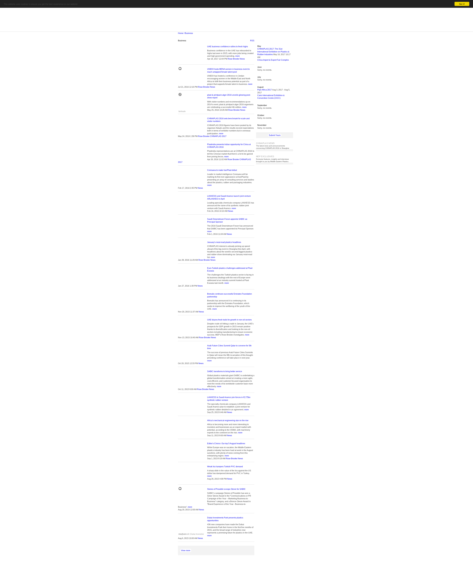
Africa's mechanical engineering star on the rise (227, 420)
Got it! (462, 3)
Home (180, 33)
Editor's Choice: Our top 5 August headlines (226, 443)
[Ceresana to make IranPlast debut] (191, 185)
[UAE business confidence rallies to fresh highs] (191, 62)
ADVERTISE (244, 29)
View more (185, 550)
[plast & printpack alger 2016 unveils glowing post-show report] (191, 110)
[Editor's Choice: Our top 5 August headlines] (191, 459)
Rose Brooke (233, 59)
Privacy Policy (252, 567)
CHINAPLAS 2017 (195, 29)
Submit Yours (274, 135)
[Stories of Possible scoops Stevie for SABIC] (191, 504)
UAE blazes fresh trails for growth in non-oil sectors (229, 320)
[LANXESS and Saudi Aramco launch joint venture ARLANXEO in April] (191, 211)
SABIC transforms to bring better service (224, 371)
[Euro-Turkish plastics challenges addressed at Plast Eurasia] (191, 283)
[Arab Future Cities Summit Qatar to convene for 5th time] (191, 361)
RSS (252, 41)
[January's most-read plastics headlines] (191, 257)
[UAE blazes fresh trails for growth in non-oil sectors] (191, 335)
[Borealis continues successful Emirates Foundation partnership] (191, 309)
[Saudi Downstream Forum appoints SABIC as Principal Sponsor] (191, 234)
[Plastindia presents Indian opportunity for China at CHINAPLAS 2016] (191, 160)
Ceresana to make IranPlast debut (222, 170)
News (181, 29)
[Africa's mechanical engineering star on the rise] (191, 436)
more (237, 56)
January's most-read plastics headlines (224, 242)
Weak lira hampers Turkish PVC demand (225, 466)
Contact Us (219, 567)
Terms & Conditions (235, 567)
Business (189, 33)
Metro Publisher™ (239, 580)
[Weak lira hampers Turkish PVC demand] (191, 482)
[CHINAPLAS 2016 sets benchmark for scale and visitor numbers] (191, 134)
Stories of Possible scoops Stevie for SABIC (226, 489)
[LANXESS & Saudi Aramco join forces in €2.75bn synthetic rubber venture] (191, 413)
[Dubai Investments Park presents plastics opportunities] (191, 533)
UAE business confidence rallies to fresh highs (227, 46)
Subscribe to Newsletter (221, 29)
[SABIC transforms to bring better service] (191, 387)
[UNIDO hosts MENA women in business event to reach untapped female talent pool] (191, 84)
